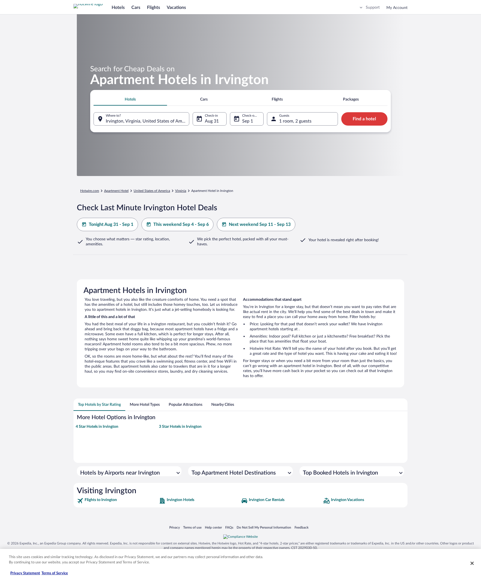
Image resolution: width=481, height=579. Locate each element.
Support (373, 7)
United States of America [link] (152, 190)
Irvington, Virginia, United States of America (147, 121)
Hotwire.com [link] (89, 190)
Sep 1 (247, 121)
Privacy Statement (25, 573)
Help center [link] (213, 527)
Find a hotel (364, 119)
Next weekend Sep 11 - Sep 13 (260, 224)
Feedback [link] (301, 527)
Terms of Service (54, 573)
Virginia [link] (180, 190)
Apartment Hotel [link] (116, 190)
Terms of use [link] (192, 527)
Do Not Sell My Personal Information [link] (264, 527)
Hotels (118, 7)
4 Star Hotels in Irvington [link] (97, 427)
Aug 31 (212, 121)
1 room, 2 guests (295, 121)
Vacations (176, 7)
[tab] (130, 99)
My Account (397, 8)
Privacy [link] (174, 527)
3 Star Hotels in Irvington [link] (180, 427)
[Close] (472, 563)
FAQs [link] (229, 527)
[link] (117, 500)
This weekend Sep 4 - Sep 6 (181, 224)
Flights (153, 7)
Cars (135, 7)
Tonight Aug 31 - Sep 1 (111, 224)
